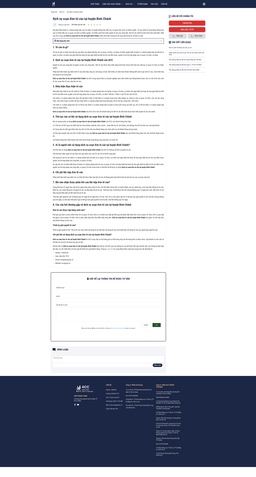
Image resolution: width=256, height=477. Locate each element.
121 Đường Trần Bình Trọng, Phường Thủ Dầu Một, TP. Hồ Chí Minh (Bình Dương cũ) (168, 402)
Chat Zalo (198, 36)
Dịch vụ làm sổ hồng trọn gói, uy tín (180, 48)
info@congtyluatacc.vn (115, 405)
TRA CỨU (154, 4)
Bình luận (157, 365)
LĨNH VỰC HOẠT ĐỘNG (111, 4)
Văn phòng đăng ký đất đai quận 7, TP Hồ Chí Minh (185, 65)
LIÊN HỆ (164, 4)
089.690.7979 (114, 409)
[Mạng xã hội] (75, 405)
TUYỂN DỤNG (142, 4)
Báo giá (180, 36)
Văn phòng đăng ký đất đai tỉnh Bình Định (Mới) (184, 70)
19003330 (187, 23)
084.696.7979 (187, 29)
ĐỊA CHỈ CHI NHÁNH (132, 396)
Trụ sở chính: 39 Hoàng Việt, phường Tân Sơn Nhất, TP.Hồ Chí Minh (167, 393)
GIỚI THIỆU (95, 4)
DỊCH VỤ (129, 4)
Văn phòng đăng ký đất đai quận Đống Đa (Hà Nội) (185, 60)
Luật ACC (110, 249)
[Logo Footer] (84, 389)
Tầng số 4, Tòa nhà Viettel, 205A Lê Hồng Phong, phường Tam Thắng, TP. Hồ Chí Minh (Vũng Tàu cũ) (168, 432)
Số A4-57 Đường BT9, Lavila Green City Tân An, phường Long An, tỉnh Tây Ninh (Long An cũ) (168, 425)
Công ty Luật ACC (64, 25)
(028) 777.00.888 (118, 401)
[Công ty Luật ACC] (53, 4)
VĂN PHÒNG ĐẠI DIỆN (162, 397)
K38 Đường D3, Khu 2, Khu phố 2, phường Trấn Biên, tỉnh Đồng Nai (168, 407)
